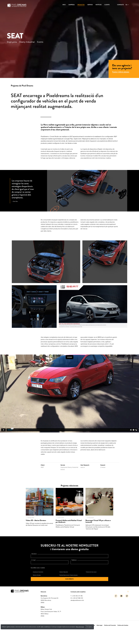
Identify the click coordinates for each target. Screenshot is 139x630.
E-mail (33, 560)
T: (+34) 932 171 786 (77, 596)
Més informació (80, 626)
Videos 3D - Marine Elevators (36, 520)
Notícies (98, 5)
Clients (107, 5)
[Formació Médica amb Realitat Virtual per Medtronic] (69, 502)
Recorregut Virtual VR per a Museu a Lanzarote (98, 521)
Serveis (90, 5)
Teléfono (74, 560)
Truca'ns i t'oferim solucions (120, 72)
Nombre (34, 554)
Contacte (120, 5)
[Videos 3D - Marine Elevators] (40, 502)
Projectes (81, 5)
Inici (64, 5)
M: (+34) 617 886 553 (77, 598)
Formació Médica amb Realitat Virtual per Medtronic (69, 521)
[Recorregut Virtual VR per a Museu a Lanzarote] (99, 502)
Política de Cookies (122, 625)
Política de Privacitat (110, 625)
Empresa (72, 5)
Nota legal (99, 625)
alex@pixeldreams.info (77, 600)
